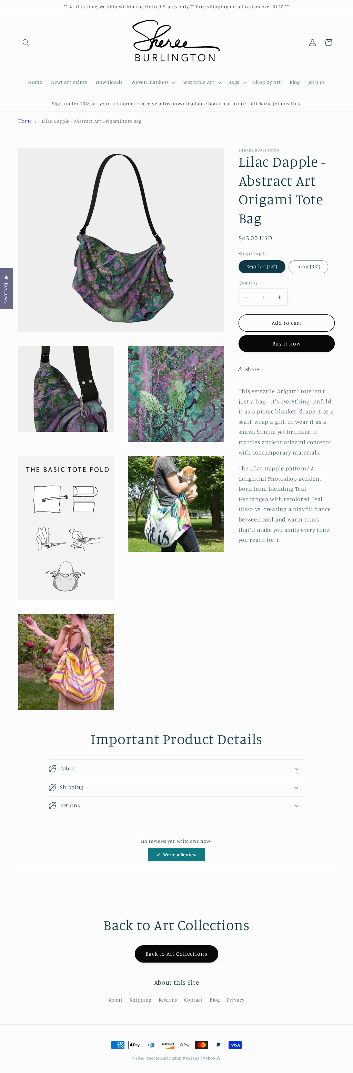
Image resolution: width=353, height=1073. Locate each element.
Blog (215, 1000)
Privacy (235, 1000)
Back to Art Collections (176, 953)
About (116, 1000)
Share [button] (252, 369)
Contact (193, 1000)
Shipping (140, 1000)
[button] (26, 42)
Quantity (248, 282)
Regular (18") (262, 266)
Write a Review (183, 856)
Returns (168, 1000)
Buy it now (286, 343)
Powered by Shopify (202, 1058)
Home (25, 121)
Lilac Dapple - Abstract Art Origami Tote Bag (92, 121)
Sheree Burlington (164, 1058)
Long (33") (308, 266)
